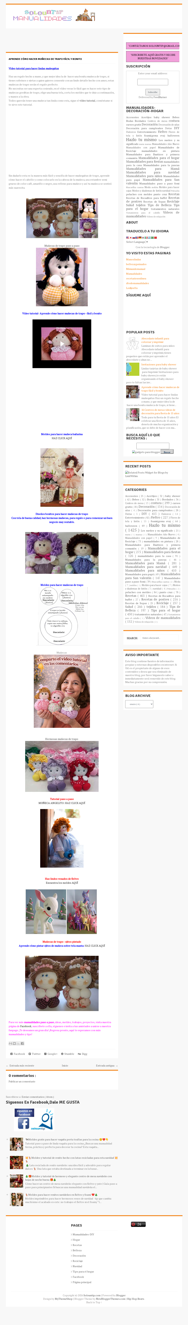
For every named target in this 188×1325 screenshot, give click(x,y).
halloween (173, 135)
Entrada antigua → (107, 1065)
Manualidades (134, 273)
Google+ (51, 1053)
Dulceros (131, 132)
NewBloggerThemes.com (111, 1298)
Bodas (130, 121)
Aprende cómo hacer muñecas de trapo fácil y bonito (45, 59)
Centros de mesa (158, 121)
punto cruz (160, 194)
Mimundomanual (135, 269)
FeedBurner (160, 97)
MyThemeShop (64, 1298)
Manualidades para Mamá (152, 169)
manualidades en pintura (160, 151)
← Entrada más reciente (20, 1065)
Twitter (36, 1053)
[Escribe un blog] (14, 1043)
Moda (147, 187)
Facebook (19, 1053)
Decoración (150, 124)
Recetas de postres (155, 599)
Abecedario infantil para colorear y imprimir (155, 340)
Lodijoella (132, 288)
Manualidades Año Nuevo (165, 144)
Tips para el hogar (165, 610)
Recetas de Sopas (155, 201)
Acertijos (147, 117)
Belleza (77, 1250)
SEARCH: (132, 638)
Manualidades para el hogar (158, 158)
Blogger (164, 247)
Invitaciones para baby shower (158, 364)
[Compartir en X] (18, 1043)
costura (174, 121)
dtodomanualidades (137, 283)
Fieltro (163, 132)
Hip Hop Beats (135, 1298)
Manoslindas (133, 259)
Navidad (77, 1266)
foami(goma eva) (155, 135)
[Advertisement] (35, 42)
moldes (155, 187)
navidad (166, 190)
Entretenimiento (147, 132)
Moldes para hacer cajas (155, 585)
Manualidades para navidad (152, 172)
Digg (84, 1053)
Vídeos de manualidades (162, 618)
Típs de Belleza (160, 205)
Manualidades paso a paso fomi (159, 183)
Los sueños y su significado (157, 530)
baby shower (163, 117)
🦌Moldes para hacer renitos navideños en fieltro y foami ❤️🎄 (61, 1194)
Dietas (169, 128)
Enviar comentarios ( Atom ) (38, 1096)
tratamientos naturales (165, 209)
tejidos (141, 205)
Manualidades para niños (144, 176)
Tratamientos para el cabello (144, 212)
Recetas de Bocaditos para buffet (147, 198)
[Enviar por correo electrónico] (10, 1043)
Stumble (68, 1053)
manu (142, 144)
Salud (131, 205)
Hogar (76, 1239)
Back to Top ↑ (94, 1302)
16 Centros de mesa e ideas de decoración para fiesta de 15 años (160, 411)
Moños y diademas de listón (147, 190)
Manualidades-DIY (83, 1234)
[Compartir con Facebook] (22, 1043)
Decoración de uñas (168, 124)
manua (148, 144)
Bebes (175, 117)
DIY (176, 128)
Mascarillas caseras (135, 187)
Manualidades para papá (139, 574)
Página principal (82, 1282)
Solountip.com (92, 1295)
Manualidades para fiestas (145, 162)
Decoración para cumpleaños (145, 128)
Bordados (141, 121)
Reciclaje (173, 201)
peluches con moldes (139, 194)
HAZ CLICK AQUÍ (62, 438)
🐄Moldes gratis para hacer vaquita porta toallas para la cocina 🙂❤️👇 (67, 1139)
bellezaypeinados (136, 264)
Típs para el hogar (83, 1271)
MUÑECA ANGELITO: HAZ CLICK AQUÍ (62, 803)
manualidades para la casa (155, 556)
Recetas (173, 194)
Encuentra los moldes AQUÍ (62, 882)
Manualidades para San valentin (152, 181)
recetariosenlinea (136, 278)
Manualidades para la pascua (161, 165)
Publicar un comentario (22, 1081)
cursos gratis (134, 124)
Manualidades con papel (142, 147)
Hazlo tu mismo (142, 139)
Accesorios (133, 117)
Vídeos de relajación (156, 216)
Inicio (65, 1065)
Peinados (175, 190)
